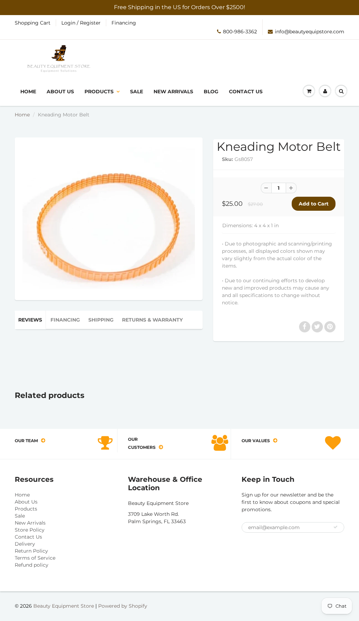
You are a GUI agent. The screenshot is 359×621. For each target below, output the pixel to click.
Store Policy (30, 530)
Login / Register (81, 23)
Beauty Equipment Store (63, 606)
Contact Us (246, 91)
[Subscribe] (335, 527)
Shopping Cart (32, 23)
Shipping (101, 320)
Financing (123, 23)
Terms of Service (35, 558)
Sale (136, 91)
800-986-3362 (240, 31)
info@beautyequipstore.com (309, 31)
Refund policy (31, 565)
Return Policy (31, 551)
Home (28, 91)
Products (99, 91)
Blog (211, 91)
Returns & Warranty (152, 320)
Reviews (30, 320)
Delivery (25, 544)
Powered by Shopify (122, 606)
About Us (60, 91)
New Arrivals (173, 91)
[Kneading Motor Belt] (108, 217)
